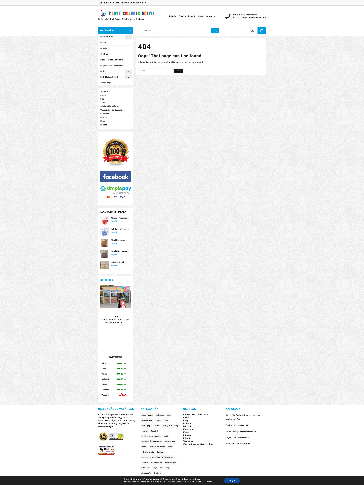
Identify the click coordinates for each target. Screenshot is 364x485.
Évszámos (157, 473)
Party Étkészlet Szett (109, 77)
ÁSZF (102, 103)
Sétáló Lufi (145, 468)
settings (208, 482)
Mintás (144, 447)
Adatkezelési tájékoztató (110, 106)
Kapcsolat (104, 114)
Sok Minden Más (147, 452)
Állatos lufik (146, 473)
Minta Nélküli (170, 441)
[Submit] (215, 30)
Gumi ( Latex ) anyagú (171, 426)
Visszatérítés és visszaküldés (113, 110)
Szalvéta (160, 452)
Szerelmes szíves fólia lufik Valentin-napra (158, 457)
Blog (102, 99)
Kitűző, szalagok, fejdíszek (111, 60)
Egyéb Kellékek (106, 37)
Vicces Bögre (106, 83)
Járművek (154, 431)
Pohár (170, 447)
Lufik (102, 71)
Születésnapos (156, 463)
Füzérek (103, 48)
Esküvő (103, 42)
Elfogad (231, 480)
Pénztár (103, 125)
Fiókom (103, 117)
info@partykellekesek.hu (253, 17)
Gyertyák (104, 54)
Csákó (169, 415)
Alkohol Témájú (147, 415)
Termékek (104, 91)
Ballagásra (160, 415)
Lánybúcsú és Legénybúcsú (112, 65)
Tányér (154, 468)
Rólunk (103, 95)
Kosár (102, 121)
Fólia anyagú (146, 426)
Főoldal (187, 426)
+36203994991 (249, 14)
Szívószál (144, 463)
